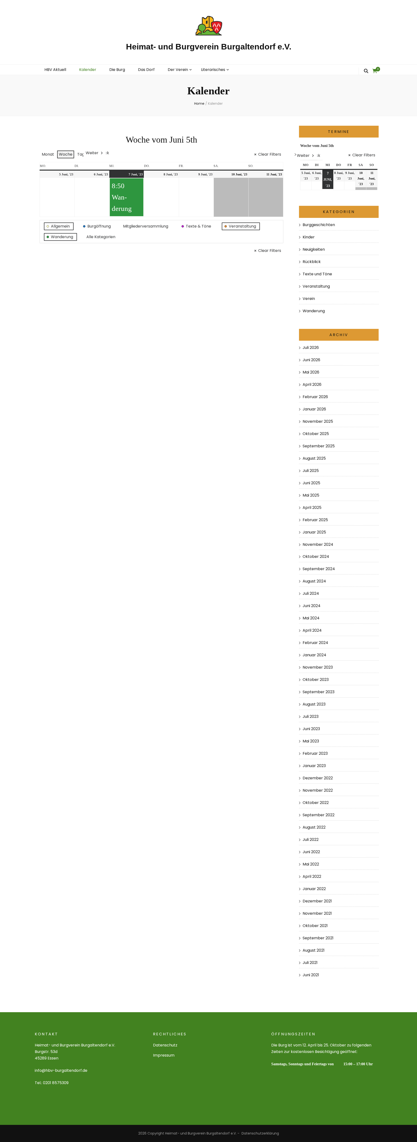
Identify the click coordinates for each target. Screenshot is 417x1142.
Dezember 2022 (318, 778)
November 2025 (318, 421)
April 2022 (312, 876)
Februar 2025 (315, 520)
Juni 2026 (311, 360)
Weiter (92, 153)
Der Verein (178, 69)
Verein (309, 298)
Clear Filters (269, 154)
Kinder (309, 237)
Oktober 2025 (316, 433)
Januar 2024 (314, 655)
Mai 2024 (311, 618)
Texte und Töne (317, 274)
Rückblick (312, 261)
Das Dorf (146, 69)
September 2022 (318, 815)
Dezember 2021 (317, 901)
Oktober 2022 (316, 802)
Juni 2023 (311, 729)
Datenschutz (165, 1045)
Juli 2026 (311, 347)
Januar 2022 (314, 889)
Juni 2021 (311, 975)
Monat (48, 154)
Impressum (163, 1055)
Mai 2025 (311, 495)
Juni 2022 (311, 852)
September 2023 (318, 692)
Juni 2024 (311, 606)
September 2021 (318, 938)
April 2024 (312, 630)
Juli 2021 (310, 962)
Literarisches (213, 69)
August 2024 (314, 581)
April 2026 (312, 384)
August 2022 (314, 827)
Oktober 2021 (315, 925)
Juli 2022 (311, 839)
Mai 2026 (311, 372)
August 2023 (314, 704)
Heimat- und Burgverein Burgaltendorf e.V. (208, 46)
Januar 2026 (314, 409)
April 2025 (312, 507)
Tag (80, 154)
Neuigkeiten (314, 249)
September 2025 (319, 446)
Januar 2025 (314, 532)
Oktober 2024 (316, 556)
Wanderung (314, 311)
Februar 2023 (315, 753)
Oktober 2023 (316, 679)
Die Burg (117, 69)
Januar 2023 (314, 765)
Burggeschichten (319, 225)
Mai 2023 (311, 741)
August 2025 (314, 458)
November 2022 (318, 790)
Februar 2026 (315, 397)
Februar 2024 (315, 642)
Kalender (87, 69)
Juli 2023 (311, 716)
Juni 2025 (311, 483)
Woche (65, 154)
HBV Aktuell (55, 69)
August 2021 (314, 950)
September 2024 (319, 569)
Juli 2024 (311, 593)
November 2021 (317, 913)
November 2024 (318, 544)
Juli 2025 (311, 470)
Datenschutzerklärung (260, 1133)
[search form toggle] (366, 71)
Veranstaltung (316, 286)
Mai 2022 (311, 864)
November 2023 (318, 667)
